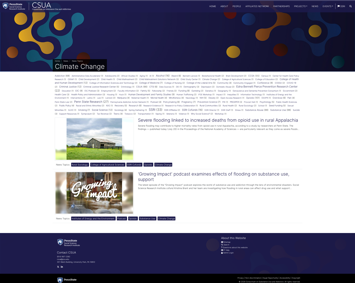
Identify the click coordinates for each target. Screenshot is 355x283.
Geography (223, 91)
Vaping (158, 114)
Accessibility (285, 278)
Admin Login (228, 253)
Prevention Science (207, 102)
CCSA (251, 75)
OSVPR (265, 98)
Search (226, 245)
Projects (300, 6)
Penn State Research (88, 101)
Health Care (60, 94)
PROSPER (234, 102)
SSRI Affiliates (170, 110)
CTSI (151, 86)
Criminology (126, 87)
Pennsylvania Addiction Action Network (128, 102)
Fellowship (157, 91)
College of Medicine (149, 83)
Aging (142, 76)
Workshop (219, 114)
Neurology (190, 98)
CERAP (71, 79)
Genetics (209, 91)
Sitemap (227, 242)
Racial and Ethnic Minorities (88, 105)
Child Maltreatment (125, 79)
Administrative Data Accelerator (86, 76)
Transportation (144, 114)
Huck (121, 94)
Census (264, 76)
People (237, 6)
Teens (117, 113)
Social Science (100, 110)
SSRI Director (210, 110)
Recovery (119, 105)
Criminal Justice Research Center (99, 86)
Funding (182, 90)
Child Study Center (189, 79)
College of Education (265, 79)
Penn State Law (62, 102)
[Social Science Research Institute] (69, 242)
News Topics (77, 61)
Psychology (265, 102)
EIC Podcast (90, 91)
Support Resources (68, 114)
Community (222, 83)
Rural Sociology (246, 105)
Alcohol (160, 75)
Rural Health (228, 105)
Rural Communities (209, 105)
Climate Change (209, 79)
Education (66, 91)
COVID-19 (291, 83)
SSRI (342, 6)
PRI (223, 102)
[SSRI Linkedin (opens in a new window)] (62, 267)
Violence (182, 114)
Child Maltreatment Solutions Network (157, 79)
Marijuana (121, 98)
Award (174, 75)
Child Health (106, 79)
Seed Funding (275, 105)
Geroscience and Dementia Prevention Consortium (255, 91)
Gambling (196, 91)
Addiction (60, 75)
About (224, 6)
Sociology (119, 110)
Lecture (108, 98)
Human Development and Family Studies (149, 94)
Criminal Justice (68, 86)
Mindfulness (175, 98)
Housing (110, 94)
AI (150, 76)
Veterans (170, 114)
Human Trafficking (185, 94)
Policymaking (170, 102)
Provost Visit (249, 102)
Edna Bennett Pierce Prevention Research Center (267, 86)
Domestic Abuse (223, 87)
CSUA (139, 86)
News (315, 6)
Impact (219, 94)
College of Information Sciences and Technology (111, 83)
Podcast (154, 102)
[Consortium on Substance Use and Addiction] (35, 6)
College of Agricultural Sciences (236, 79)
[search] (350, 6)
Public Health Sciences (286, 102)
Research (133, 105)
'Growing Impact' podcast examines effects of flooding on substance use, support (213, 176)
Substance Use (278, 110)
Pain (289, 98)
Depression (206, 87)
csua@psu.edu (63, 259)
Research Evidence (152, 105)
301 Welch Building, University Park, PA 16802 (76, 262)
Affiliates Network (257, 6)
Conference (263, 82)
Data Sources (165, 87)
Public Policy (65, 105)
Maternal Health (138, 98)
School (261, 105)
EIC (77, 90)
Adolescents (110, 76)
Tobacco (129, 114)
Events (327, 6)
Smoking (82, 110)
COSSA (278, 83)
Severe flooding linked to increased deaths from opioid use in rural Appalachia (218, 120)
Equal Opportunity (270, 278)
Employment (107, 91)
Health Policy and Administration (86, 94)
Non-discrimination (253, 278)
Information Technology (251, 94)
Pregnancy (187, 102)
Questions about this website (235, 247)
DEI (177, 87)
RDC (108, 105)
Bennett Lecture (190, 76)
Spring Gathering (136, 110)
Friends (170, 91)
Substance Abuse (254, 110)
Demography (190, 87)
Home (212, 6)
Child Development (87, 79)
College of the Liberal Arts (199, 83)
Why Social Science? (200, 114)
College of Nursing (173, 83)
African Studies (128, 76)
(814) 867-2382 (63, 257)
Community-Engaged (243, 83)
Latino (89, 98)
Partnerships (281, 6)
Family (144, 90)
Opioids (250, 97)
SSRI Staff (225, 110)
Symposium (86, 114)
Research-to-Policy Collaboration (180, 105)
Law (99, 98)
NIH (201, 98)
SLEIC (70, 110)
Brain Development (234, 76)
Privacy (241, 278)
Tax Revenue (103, 114)
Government (288, 91)
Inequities (231, 94)
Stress (238, 110)
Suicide (296, 110)
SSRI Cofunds (190, 109)
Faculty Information (127, 91)
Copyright (296, 278)
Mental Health (157, 98)
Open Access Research (231, 98)
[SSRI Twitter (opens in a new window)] (59, 267)
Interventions (76, 98)
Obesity (211, 98)
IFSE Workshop (205, 94)
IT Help (227, 250)
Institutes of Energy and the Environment (93, 218)
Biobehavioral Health (211, 76)
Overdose (277, 98)
